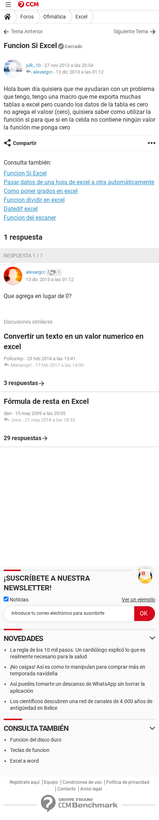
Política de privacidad (127, 782)
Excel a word (24, 761)
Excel (81, 17)
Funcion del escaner (30, 217)
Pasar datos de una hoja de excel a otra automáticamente (79, 182)
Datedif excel (21, 208)
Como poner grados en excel (41, 191)
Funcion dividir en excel (34, 199)
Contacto (66, 789)
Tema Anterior (27, 31)
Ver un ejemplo (138, 600)
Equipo (51, 782)
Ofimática (54, 17)
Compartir (25, 143)
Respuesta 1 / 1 (23, 256)
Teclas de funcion (30, 750)
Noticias (18, 600)
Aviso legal (91, 789)
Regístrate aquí (25, 782)
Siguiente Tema (131, 31)
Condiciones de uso (82, 782)
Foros (27, 17)
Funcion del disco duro (35, 740)
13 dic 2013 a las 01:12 (80, 72)
